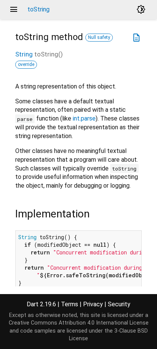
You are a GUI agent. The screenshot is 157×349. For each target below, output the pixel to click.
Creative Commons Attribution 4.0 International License (79, 323)
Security (119, 304)
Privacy (93, 304)
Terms (69, 304)
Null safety (99, 37)
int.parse (84, 118)
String (24, 54)
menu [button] (13, 9)
